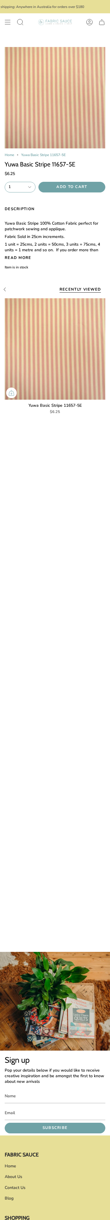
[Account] (89, 22)
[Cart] (101, 22)
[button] (20, 22)
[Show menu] (7, 22)
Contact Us (15, 1187)
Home (9, 155)
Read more (18, 258)
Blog (9, 1198)
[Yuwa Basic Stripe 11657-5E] (55, 349)
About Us (13, 1177)
